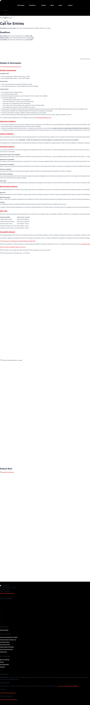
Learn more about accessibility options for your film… (13, 247)
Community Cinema (5, 644)
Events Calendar (4, 630)
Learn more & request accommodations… (68, 686)
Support (70, 5)
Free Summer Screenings (6, 649)
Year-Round (32, 5)
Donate (2, 662)
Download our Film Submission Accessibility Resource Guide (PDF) (18, 241)
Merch (52, 5)
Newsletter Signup (6, 602)
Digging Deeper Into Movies (7, 647)
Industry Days (3, 652)
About (60, 5)
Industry (43, 5)
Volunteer (2, 667)
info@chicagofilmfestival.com (7, 593)
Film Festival (21, 5)
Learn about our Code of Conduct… (9, 699)
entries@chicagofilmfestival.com (43, 117)
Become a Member (4, 659)
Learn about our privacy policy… (8, 693)
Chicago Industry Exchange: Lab (8, 639)
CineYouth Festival (4, 642)
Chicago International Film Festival (8, 637)
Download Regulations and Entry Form (11, 66)
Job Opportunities (4, 664)
